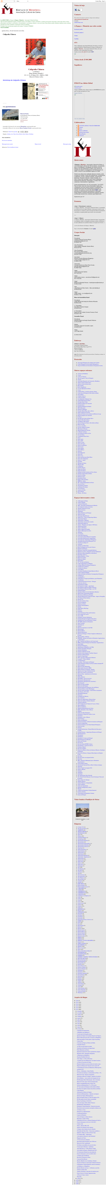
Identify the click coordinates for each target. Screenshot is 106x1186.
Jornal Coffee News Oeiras (83, 420)
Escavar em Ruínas (82, 602)
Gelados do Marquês (82, 409)
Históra (79, 927)
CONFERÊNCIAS (82, 892)
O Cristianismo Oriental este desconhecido (86, 1152)
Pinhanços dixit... (81, 476)
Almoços (80, 836)
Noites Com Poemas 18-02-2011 (84, 1101)
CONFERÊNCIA (81, 891)
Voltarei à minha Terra (82, 1169)
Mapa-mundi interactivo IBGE (84, 668)
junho (78, 1021)
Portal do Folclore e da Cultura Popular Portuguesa (89, 724)
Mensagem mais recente (7, 144)
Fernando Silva (81, 405)
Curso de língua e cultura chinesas (84, 1117)
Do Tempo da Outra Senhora (84, 598)
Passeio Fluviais (81, 965)
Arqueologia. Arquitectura (83, 857)
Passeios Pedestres (82, 968)
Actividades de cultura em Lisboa (85, 507)
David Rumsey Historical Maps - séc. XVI (87, 589)
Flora (79, 924)
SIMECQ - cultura (82, 481)
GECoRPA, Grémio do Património (85, 621)
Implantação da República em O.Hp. (86, 647)
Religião (80, 977)
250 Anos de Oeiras (82, 828)
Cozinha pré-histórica (82, 1113)
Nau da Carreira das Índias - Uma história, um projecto (90, 690)
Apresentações (81, 842)
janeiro (79, 1178)
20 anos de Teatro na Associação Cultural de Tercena (89, 1162)
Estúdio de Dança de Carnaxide (85, 403)
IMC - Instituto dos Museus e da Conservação (88, 641)
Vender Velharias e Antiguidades (85, 783)
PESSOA (79, 711)
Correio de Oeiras (81, 397)
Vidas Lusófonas (81, 784)
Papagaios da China (81, 1138)
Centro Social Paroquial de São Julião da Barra (88, 393)
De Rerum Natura (81, 590)
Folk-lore (80, 610)
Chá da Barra (80, 394)
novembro (79, 1013)
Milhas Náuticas (81, 677)
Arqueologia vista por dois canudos (86, 522)
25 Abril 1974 (81, 827)
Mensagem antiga (67, 144)
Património (80, 715)
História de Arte (81, 936)
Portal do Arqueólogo (82, 723)
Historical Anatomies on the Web (85, 627)
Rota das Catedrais (82, 748)
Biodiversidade (81, 885)
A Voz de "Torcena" (82, 376)
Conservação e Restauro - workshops (85, 1146)
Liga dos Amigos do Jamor (84, 427)
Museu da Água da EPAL (83, 684)
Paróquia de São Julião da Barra (85, 473)
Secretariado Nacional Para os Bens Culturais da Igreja (90, 765)
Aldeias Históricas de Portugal (84, 513)
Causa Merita (81, 569)
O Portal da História (82, 702)
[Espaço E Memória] (79, 117)
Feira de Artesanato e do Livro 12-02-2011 (86, 1122)
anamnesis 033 (80, 1069)
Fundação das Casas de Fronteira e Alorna (87, 620)
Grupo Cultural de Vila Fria (84, 412)
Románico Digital (82, 747)
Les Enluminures (81, 660)
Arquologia (80, 866)
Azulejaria (80, 880)
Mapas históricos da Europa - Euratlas (86, 669)
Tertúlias (80, 982)
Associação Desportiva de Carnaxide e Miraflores (89, 381)
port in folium (81, 491)
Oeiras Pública (81, 449)
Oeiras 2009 (80, 440)
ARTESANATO (81, 833)
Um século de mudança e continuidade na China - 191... (89, 1072)
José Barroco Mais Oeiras (83, 421)
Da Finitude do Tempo (83, 584)
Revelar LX (80, 742)
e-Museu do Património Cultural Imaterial (87, 790)
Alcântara (9, 134)
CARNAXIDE (81, 888)
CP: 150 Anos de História (83, 562)
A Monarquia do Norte (83, 501)
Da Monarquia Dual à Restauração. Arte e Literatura (88, 1080)
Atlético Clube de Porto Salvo (84, 382)
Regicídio (79, 1176)
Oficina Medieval (81, 705)
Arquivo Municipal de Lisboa (84, 530)
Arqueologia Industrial (83, 855)
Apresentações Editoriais (83, 845)
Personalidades (81, 974)
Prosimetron (80, 735)
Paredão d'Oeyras (81, 467)
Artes (79, 873)
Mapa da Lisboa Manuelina (84, 666)
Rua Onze (80, 756)
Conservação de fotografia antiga (84, 1034)
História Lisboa (81, 930)
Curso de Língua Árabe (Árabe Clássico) (86, 1102)
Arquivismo (80, 861)
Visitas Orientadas (82, 989)
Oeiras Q (79, 451)
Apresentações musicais (83, 846)
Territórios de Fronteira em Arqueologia (86, 1048)
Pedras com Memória (82, 720)
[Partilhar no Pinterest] (27, 132)
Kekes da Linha (81, 424)
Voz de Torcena (81, 488)
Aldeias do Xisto (81, 514)
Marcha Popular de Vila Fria (84, 430)
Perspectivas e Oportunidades (83, 1111)
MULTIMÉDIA (81, 945)
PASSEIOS (80, 955)
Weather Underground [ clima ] (84, 787)
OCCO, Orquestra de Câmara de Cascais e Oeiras (88, 703)
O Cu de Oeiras (81, 435)
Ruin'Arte (80, 759)
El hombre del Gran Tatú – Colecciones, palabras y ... (89, 1131)
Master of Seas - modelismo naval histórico (87, 674)
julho (78, 1020)
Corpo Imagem (80, 1090)
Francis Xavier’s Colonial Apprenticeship (86, 1173)
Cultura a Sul (80, 1124)
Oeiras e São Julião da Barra (84, 951)
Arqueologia (80, 854)
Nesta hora (80, 695)
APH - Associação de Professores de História (87, 505)
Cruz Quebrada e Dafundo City (85, 399)
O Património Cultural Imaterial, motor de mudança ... (89, 1164)
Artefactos (80, 872)
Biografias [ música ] (82, 554)
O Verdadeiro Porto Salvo (83, 436)
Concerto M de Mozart (82, 1159)
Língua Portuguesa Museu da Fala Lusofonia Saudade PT (90, 663)
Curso (79, 900)
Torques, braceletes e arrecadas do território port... (88, 1171)
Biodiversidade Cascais (83, 886)
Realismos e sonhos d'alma (83, 1118)
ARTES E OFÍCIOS (82, 831)
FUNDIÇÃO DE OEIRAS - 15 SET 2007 (82, 820)
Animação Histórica (82, 837)
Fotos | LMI (80, 615)
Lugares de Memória (81, 1115)
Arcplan (81, 127)
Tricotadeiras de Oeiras (83, 485)
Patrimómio (80, 970)
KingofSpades (82, 134)
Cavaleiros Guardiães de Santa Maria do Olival (88, 571)
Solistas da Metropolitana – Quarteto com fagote (88, 1094)
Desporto (80, 910)
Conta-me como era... (82, 583)
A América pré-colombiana (83, 1155)
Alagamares (80, 511)
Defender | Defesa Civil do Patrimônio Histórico (88, 592)
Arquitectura (80, 860)
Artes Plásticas (81, 878)
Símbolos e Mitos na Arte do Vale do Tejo (86, 1132)
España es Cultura (82, 604)
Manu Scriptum (81, 665)
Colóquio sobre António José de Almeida (86, 1129)
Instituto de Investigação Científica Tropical (87, 653)
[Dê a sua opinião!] (22, 132)
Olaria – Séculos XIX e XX (83, 1125)
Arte (12, 134)
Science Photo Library (83, 763)
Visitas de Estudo (81, 991)
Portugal (79, 727)
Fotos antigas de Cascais (83, 614)
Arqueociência (81, 852)
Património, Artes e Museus (84, 717)
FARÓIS (79, 921)
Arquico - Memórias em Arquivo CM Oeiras (87, 525)
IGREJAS (80, 939)
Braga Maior (80, 560)
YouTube (76, 39)
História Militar (81, 630)
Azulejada (80, 544)
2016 (77, 1000)
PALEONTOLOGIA (82, 954)
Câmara (79, 904)
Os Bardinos (80, 466)
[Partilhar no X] (24, 132)
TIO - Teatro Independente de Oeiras (86, 482)
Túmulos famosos (81, 781)
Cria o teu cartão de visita (79, 118)
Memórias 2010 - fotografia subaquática (86, 1053)
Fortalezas (80, 611)
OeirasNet (80, 461)
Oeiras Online (81, 448)
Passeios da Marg (81, 475)
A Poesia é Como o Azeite (83, 1175)
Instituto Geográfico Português (84, 648)
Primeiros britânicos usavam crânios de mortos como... (89, 1064)
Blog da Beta (81, 385)
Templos (79, 980)
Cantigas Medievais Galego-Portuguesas (87, 565)
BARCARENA (81, 883)
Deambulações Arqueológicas (83, 1104)
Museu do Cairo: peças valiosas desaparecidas (87, 1081)
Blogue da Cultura (82, 557)
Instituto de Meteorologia (83, 654)
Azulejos (80, 882)
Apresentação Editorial (83, 840)
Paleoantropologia (82, 960)
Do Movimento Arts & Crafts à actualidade (86, 1099)
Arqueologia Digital (82, 519)
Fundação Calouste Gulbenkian (85, 617)
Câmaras (79, 906)
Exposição (80, 918)
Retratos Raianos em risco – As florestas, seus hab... (88, 1168)
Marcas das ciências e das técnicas (85, 672)
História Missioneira (82, 632)
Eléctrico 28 (80, 599)
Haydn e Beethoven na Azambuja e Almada (86, 1161)
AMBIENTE (80, 830)
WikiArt (79, 789)
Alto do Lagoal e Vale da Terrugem (85, 378)
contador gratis (77, 88)
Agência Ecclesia (81, 510)
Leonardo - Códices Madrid (84, 659)
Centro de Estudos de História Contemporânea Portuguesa (91, 574)
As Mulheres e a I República (83, 1166)
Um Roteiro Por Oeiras (83, 487)
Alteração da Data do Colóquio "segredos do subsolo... (89, 1076)
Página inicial (38, 144)
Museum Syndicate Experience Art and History (88, 687)
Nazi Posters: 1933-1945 (83, 692)
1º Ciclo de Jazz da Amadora (83, 1139)
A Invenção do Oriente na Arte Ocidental (86, 1136)
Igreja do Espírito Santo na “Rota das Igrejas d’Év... (88, 1097)
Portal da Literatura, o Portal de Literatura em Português (90, 721)
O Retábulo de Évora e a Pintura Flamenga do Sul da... (89, 1120)
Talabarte (80, 771)
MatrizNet (80, 675)
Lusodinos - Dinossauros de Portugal (86, 662)
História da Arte (81, 934)
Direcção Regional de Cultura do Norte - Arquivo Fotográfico (91, 596)
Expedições (80, 916)
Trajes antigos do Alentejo (83, 780)
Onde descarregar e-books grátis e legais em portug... (88, 1039)
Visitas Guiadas (81, 988)
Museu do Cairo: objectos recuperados (85, 1074)
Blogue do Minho (82, 559)
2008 (77, 1183)
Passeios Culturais (82, 967)
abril (78, 1025)
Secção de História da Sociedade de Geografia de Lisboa (90, 365)
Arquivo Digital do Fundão (84, 529)
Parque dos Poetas (82, 469)
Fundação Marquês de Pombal (84, 406)
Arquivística (80, 864)
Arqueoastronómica (82, 849)
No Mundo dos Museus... (83, 696)
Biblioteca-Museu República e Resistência (87, 553)
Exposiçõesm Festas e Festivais (85, 919)
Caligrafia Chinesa (81, 1044)
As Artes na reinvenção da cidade (84, 1046)
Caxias (79, 390)
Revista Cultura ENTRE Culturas (85, 744)
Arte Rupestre (81, 869)
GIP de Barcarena (81, 408)
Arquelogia (80, 848)
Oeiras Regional (81, 452)
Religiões (80, 979)
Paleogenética (81, 963)
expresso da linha (81, 490)
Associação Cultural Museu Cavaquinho (87, 536)
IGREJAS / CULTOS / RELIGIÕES (85, 940)
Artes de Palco (81, 879)
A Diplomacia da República (83, 1055)
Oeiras (79, 438)
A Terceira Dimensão (82, 504)
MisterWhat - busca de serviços (85, 678)
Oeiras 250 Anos (81, 443)
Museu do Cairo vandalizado (83, 1143)
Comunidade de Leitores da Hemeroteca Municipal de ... (89, 1067)
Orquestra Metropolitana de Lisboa (85, 708)
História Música (81, 931)
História (20, 134)
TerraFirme (80, 772)
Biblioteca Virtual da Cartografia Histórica (87, 550)
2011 (77, 1009)
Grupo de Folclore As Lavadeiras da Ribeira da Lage (89, 414)
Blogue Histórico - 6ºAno (83, 556)
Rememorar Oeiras (82, 478)
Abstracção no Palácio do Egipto (84, 1092)
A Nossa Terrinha (81, 502)
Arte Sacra (80, 870)
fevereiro (79, 1028)
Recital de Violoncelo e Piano (83, 1157)
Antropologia (81, 839)
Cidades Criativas (82, 396)
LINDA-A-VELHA (82, 943)
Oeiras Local (80, 446)
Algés (79, 834)
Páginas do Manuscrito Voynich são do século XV (88, 1065)
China (14, 134)
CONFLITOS (80, 894)
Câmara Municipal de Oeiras (84, 400)
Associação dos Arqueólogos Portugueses (87, 539)
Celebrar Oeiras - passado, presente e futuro (87, 391)
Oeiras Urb (80, 454)
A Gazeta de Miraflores (83, 373)
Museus (27, 134)
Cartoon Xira (80, 1041)
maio (78, 1023)
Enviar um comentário (7, 140)
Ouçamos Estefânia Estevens (83, 1057)
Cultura (79, 898)
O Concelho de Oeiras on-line (84, 433)
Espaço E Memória (78, 93)
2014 (77, 1004)
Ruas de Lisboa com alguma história (86, 757)
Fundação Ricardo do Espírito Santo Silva (87, 618)
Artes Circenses (81, 875)
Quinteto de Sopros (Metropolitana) (85, 1095)
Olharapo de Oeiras (82, 463)
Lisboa (24, 134)
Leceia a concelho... (82, 426)
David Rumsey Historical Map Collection (87, 587)
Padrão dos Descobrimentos (84, 712)
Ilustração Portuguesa (82, 645)
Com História (81, 580)
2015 (77, 1002)
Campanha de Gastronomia (83, 1030)
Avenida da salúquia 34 (83, 542)
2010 (77, 1180)
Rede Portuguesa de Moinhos (84, 739)
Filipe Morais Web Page (83, 608)
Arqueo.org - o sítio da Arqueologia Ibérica (87, 517)
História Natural (81, 933)
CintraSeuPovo (81, 577)
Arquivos (80, 863)
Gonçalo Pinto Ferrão (84, 132)
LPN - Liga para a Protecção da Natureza (87, 657)
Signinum (80, 766)
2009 (77, 1182)
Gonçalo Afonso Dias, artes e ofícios (86, 411)
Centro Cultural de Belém (83, 572)
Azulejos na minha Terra (83, 545)
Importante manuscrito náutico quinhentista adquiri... (89, 1051)
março (78, 1027)
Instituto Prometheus (82, 650)
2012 (77, 1007)
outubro (79, 1014)
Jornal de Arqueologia (83, 656)
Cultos (79, 897)
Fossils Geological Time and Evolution (86, 613)
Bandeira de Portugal (82, 548)
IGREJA (79, 937)
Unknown (81, 135)
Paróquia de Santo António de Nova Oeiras (87, 472)
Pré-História (80, 736)
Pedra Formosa (81, 718)
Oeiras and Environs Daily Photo (85, 457)
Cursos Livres (81, 903)
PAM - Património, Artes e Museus (85, 709)
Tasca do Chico (81, 484)
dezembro (79, 1011)
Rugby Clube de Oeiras (83, 479)
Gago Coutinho (81, 623)
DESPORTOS (81, 909)
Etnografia (80, 913)
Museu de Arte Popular (83, 686)
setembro (79, 1016)
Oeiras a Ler (80, 455)
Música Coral (81, 948)
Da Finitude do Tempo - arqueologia (86, 586)
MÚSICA (80, 946)
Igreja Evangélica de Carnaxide (85, 415)
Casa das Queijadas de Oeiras (84, 388)
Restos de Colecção (82, 741)
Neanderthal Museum (82, 693)
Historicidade (81, 629)
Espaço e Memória (83, 130)
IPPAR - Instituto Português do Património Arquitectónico (91, 642)
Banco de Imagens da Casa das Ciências (86, 547)
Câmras (79, 907)
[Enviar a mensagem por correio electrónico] (18, 131)
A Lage (79, 375)
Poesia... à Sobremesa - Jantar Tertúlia (85, 1071)
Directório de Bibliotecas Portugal (85, 595)
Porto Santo (80, 976)
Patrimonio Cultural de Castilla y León (86, 714)
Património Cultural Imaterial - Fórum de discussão (88, 1106)
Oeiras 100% (80, 439)
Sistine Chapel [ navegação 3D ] (85, 768)
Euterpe (79, 607)
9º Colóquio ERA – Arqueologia (84, 1134)
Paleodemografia (81, 961)
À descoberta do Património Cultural (86, 793)
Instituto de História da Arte (84, 651)
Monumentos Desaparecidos (84, 680)
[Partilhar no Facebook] (26, 132)
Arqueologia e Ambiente (83, 520)
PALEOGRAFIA (81, 952)
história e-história (82, 791)
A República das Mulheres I (83, 1032)
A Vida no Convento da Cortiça (84, 1062)
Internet (79, 942)
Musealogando (81, 683)
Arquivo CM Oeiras (82, 527)
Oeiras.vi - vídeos (81, 460)
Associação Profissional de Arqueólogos (87, 538)
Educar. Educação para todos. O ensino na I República (89, 1037)
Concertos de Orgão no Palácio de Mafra (86, 1043)
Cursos (79, 901)
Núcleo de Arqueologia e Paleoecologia (86, 699)
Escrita (17, 134)
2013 (77, 1006)
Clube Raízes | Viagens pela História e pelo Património (90, 578)
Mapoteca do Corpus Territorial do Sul (86, 671)
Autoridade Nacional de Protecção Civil (87, 541)
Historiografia (81, 925)
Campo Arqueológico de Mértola (85, 563)
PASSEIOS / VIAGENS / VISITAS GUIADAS (87, 957)
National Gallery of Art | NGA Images (86, 689)
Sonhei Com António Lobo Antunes (85, 1127)
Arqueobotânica (81, 851)
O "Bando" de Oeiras (82, 432)
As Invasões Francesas (83, 535)
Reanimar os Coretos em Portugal (85, 738)
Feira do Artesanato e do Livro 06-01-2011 (86, 1154)
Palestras (80, 964)
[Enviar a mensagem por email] (21, 132)
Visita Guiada (81, 983)
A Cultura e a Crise (81, 1110)
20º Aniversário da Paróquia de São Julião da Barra (88, 1087)
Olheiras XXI (80, 464)
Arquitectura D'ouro (82, 526)
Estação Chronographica (83, 605)
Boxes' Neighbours (82, 387)
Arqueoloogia (81, 858)
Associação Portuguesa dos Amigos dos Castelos (88, 362)
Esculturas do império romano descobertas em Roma (88, 1088)
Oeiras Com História (82, 445)
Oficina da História (82, 706)
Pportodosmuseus (82, 733)
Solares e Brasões (81, 769)
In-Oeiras (80, 417)
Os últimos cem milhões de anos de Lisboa (86, 1145)
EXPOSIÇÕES (81, 912)
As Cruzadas (80, 533)
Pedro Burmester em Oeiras (83, 1050)
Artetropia (80, 532)
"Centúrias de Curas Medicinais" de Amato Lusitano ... (89, 1060)
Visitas (79, 986)
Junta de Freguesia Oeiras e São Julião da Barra (88, 423)
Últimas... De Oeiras (82, 493)
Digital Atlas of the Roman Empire (85, 593)
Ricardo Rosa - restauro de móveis (85, 745)
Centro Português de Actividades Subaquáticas (88, 364)
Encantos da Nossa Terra (83, 601)
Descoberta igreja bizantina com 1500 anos (86, 1141)
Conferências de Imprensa (83, 895)
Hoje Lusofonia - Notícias (83, 636)
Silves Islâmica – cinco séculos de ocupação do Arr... (88, 1078)
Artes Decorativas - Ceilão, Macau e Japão (86, 1148)
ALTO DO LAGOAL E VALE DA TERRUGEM (89, 125)
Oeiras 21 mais (81, 442)
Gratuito (79, 626)
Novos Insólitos (81, 698)
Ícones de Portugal (82, 794)
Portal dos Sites (81, 726)
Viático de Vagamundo (83, 786)
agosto (79, 1018)
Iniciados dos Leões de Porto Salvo (85, 418)
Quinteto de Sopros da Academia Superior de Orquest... (89, 1036)
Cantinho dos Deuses (82, 568)
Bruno (80, 129)
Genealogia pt (81, 624)
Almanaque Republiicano (83, 516)
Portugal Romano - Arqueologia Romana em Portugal (90, 732)
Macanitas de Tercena (82, 429)
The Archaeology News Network (85, 775)
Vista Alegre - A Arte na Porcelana (84, 1058)
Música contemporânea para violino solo (86, 1083)
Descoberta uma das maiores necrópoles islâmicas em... (89, 1108)
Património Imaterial (82, 973)
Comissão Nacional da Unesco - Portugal (87, 581)
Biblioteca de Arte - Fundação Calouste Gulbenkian (89, 551)
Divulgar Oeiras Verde (83, 402)
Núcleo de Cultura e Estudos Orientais (86, 701)
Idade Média (80, 644)
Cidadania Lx (81, 575)
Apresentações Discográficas (84, 843)
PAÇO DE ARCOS (82, 958)
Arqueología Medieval (83, 523)
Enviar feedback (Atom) (13, 147)
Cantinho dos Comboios (83, 566)
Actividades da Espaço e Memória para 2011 (87, 1150)
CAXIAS (80, 889)
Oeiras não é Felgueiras (83, 458)
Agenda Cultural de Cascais (84, 508)
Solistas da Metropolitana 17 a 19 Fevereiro (87, 1085)
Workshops (31, 134)
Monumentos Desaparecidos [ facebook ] (87, 681)
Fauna (79, 922)
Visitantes (80, 985)
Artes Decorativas (82, 876)
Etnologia (80, 915)
